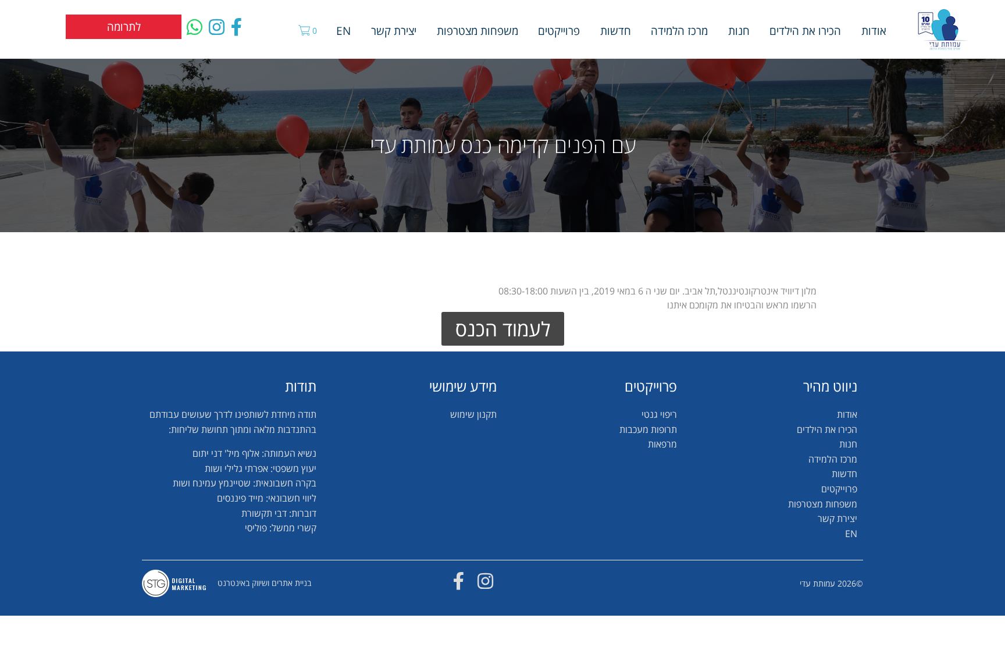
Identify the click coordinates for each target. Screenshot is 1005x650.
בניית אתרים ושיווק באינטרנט (264, 582)
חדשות (615, 30)
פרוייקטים (559, 30)
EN (343, 30)
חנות (739, 30)
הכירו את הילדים (805, 30)
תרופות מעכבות (648, 429)
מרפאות (662, 444)
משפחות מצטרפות (477, 30)
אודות (873, 30)
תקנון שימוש (473, 414)
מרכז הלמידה (679, 30)
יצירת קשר (393, 30)
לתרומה (124, 26)
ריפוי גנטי (659, 414)
